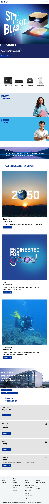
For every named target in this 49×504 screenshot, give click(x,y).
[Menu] (47, 2)
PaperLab (15, 487)
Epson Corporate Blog (40, 482)
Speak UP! (38, 488)
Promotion (15, 490)
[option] (24, 37)
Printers (3, 480)
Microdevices (15, 488)
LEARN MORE (4, 101)
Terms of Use (34, 502)
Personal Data (39, 502)
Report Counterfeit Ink (29, 495)
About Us (38, 480)
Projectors (4, 482)
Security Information (28, 488)
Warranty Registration (29, 487)
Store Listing (27, 493)
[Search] (44, 2)
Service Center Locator (29, 485)
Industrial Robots (16, 485)
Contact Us (38, 486)
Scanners (3, 483)
